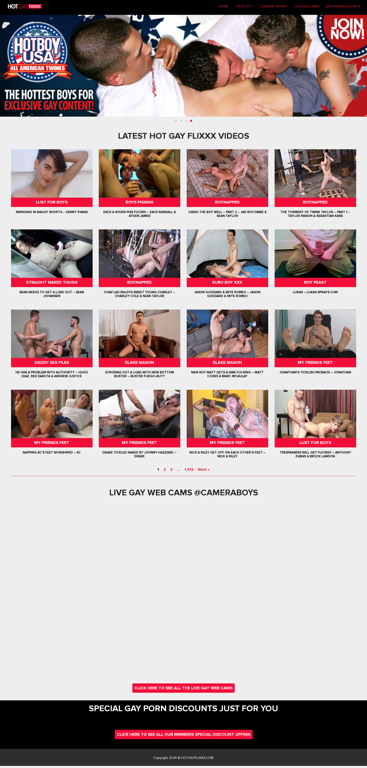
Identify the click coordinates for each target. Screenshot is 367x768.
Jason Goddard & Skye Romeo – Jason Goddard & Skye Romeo (227, 294)
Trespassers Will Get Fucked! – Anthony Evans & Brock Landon (315, 454)
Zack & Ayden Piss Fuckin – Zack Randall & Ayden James (139, 214)
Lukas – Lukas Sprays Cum (315, 292)
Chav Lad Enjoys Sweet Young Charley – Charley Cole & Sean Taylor (139, 294)
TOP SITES (242, 6)
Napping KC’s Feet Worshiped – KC (52, 452)
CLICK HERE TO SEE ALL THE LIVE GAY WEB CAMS (183, 688)
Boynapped (227, 202)
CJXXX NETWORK (272, 6)
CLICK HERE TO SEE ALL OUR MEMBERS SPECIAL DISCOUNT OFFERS (183, 734)
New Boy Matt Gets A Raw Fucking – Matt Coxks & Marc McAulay (227, 374)
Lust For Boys (52, 202)
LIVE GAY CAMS (307, 6)
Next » (204, 469)
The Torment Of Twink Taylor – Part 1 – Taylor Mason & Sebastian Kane (315, 214)
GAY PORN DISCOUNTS (342, 6)
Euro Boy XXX (227, 282)
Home (225, 6)
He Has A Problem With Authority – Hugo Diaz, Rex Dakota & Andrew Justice (52, 374)
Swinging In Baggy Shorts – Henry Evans (52, 212)
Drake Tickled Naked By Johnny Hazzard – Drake (140, 454)
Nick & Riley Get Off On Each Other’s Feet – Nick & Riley (227, 454)
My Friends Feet (315, 362)
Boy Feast (315, 282)
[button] (175, 121)
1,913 (188, 469)
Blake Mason (139, 362)
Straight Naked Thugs (51, 282)
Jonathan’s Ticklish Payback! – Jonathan (315, 372)
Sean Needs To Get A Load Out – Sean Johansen (51, 294)
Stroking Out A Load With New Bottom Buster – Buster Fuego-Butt (139, 374)
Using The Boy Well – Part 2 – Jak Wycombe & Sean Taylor (227, 214)
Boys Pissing (140, 202)
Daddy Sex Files (52, 362)
